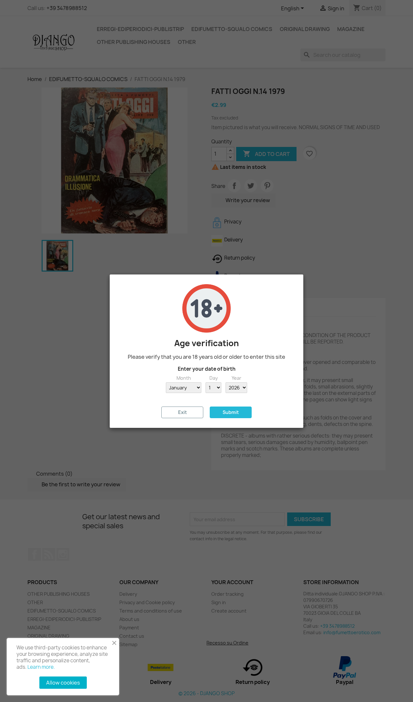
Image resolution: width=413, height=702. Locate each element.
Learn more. (41, 667)
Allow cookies (63, 682)
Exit (182, 412)
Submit (231, 412)
